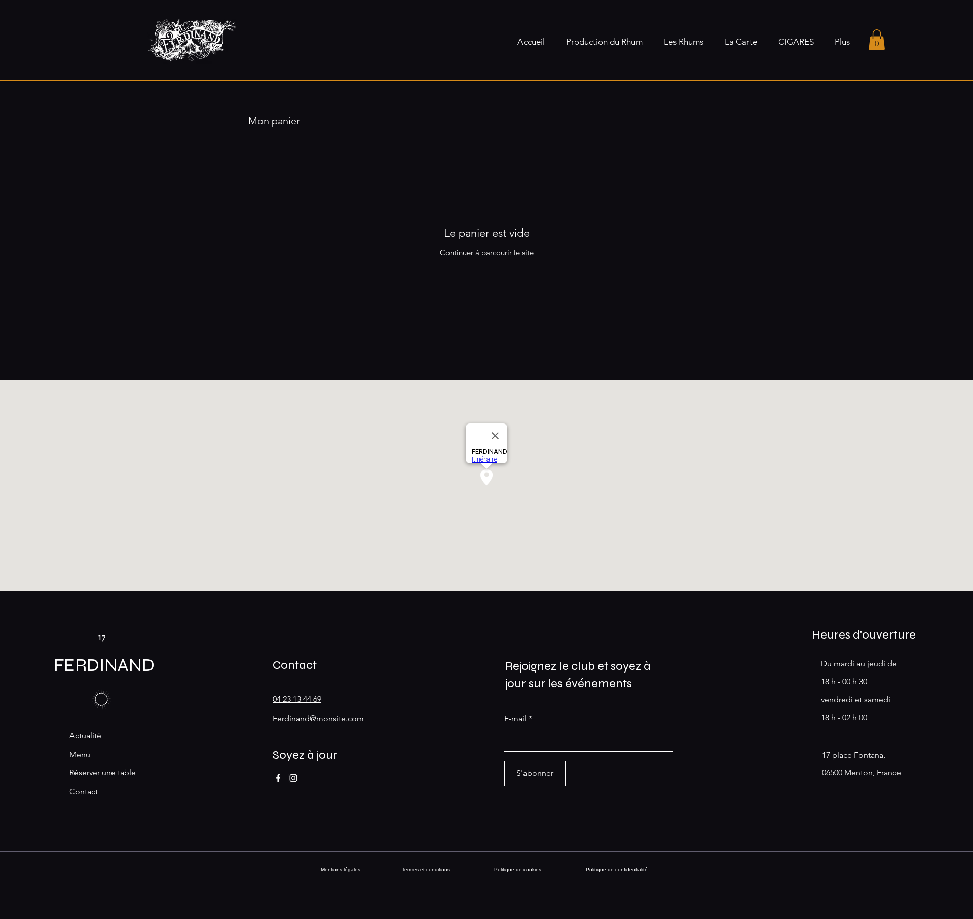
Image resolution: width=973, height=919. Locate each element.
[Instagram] (293, 778)
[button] (876, 39)
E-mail (515, 719)
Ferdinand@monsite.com (318, 718)
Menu (79, 754)
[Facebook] (278, 778)
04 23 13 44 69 (297, 699)
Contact (83, 791)
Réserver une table (102, 772)
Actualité (85, 735)
